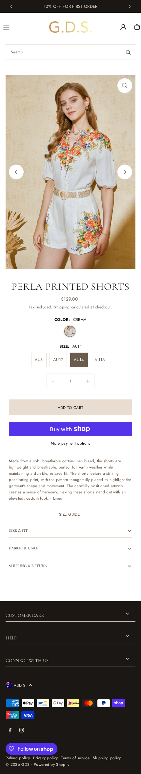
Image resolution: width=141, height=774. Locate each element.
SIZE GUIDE (69, 514)
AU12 (58, 360)
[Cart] (137, 27)
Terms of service (75, 758)
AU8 (39, 360)
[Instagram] (21, 730)
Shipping (62, 307)
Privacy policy (45, 758)
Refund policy (18, 758)
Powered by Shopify (51, 764)
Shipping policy (107, 758)
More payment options (71, 443)
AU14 (79, 360)
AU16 (99, 360)
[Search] (128, 52)
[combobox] (70, 52)
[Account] (123, 27)
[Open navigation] (23, 26)
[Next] (129, 6)
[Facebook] (10, 730)
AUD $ (20, 685)
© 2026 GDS (18, 764)
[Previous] (11, 6)
